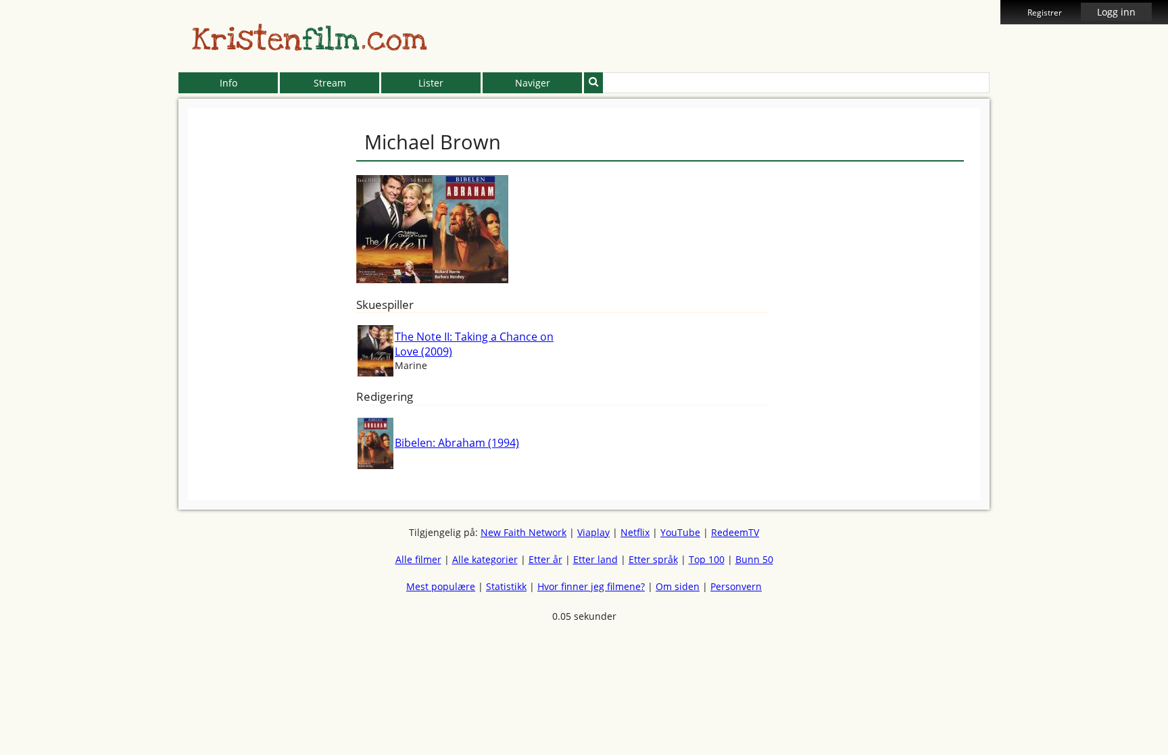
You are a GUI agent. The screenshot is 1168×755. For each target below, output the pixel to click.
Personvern (736, 586)
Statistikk (506, 586)
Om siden (678, 586)
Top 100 (707, 559)
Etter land (595, 559)
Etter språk (653, 559)
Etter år (545, 559)
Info (228, 82)
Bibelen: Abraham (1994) (457, 442)
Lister (430, 82)
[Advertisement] (116, 311)
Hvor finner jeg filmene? (591, 586)
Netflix (635, 532)
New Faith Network (523, 532)
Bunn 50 (754, 559)
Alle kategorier (485, 559)
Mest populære (440, 586)
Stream (330, 82)
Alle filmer (418, 559)
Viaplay (593, 532)
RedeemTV (735, 532)
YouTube (680, 532)
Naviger (532, 82)
